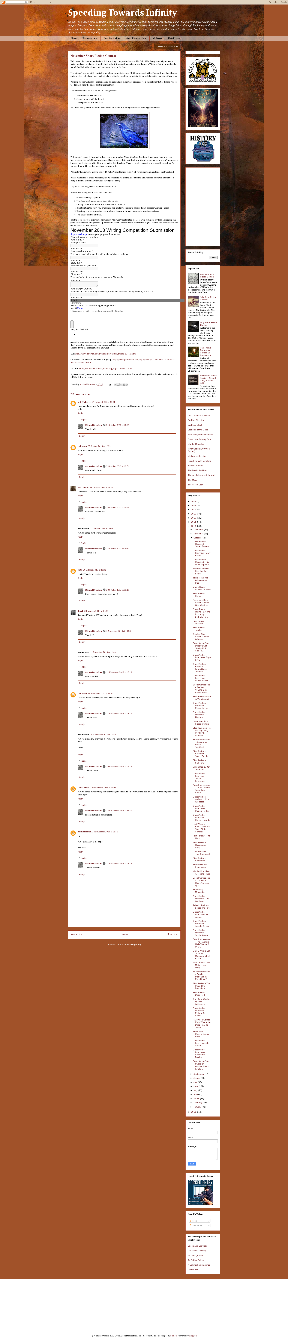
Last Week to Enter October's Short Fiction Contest (201, 828)
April (196, 1094)
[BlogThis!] (118, 384)
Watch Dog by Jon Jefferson (201, 768)
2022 (193, 505)
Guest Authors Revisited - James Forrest (201, 544)
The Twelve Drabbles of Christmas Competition (206, 351)
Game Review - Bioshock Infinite (202, 588)
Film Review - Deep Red (199, 993)
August (197, 1078)
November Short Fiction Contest (201, 722)
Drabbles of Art (195, 425)
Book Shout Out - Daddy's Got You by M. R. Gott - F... (201, 647)
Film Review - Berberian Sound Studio (200, 753)
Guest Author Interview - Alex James (201, 914)
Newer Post (76, 934)
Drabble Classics (196, 420)
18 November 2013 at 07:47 (119, 811)
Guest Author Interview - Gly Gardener (201, 898)
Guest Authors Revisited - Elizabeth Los (200, 705)
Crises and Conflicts (197, 1246)
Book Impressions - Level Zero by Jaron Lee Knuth (201, 789)
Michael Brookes (93, 425)
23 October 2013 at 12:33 (99, 446)
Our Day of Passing (197, 1250)
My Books (157, 38)
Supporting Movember (199, 890)
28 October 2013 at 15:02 (94, 570)
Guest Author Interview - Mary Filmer (201, 553)
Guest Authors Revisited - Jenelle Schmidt (201, 923)
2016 (193, 514)
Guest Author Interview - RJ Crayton (200, 714)
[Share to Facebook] (123, 384)
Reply (80, 413)
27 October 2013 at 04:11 (101, 529)
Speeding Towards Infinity (122, 13)
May (196, 1090)
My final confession (197, 456)
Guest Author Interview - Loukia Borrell (200, 678)
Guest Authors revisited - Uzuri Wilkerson (201, 799)
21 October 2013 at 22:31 (117, 425)
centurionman (85, 832)
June (196, 1086)
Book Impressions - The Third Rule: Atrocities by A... (201, 882)
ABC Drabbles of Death (199, 415)
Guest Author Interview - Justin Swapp (200, 932)
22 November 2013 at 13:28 (119, 864)
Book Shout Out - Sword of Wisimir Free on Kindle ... (201, 1065)
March (197, 1098)
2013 (193, 526)
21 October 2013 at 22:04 (103, 402)
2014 (193, 522)
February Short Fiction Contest (207, 275)
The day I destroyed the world (202, 475)
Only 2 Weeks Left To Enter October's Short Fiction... (201, 954)
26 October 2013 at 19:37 (101, 487)
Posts (194, 1221)
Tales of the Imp (195, 465)
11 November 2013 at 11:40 (103, 652)
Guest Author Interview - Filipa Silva (202, 657)
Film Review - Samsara (199, 761)
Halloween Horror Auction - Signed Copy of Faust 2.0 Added (208, 379)
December (199, 529)
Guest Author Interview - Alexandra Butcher (199, 1053)
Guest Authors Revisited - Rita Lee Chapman (201, 562)
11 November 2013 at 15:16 (119, 672)
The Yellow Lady (195, 484)
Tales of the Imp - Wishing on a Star (201, 580)
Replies (84, 420)
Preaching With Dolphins (199, 461)
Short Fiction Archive (136, 38)
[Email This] (115, 384)
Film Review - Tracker (199, 628)
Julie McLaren (84, 402)
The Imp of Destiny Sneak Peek (201, 1034)
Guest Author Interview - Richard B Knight (199, 1012)
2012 (193, 1112)
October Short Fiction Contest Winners (201, 636)
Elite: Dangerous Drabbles (200, 434)
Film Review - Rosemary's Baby (199, 845)
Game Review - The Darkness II (201, 852)
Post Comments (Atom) (130, 945)
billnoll (173, 1336)
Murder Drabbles (196, 444)
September (199, 1074)
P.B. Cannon (83, 487)
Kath (80, 570)
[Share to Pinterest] (126, 384)
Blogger (192, 1336)
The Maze (192, 480)
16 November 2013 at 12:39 (103, 735)
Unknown (82, 446)
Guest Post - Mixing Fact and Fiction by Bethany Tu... (201, 613)
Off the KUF (193, 1269)
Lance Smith (84, 788)
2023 (193, 501)
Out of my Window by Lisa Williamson (201, 1001)
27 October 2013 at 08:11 (117, 549)
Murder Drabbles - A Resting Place (201, 872)
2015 (193, 518)
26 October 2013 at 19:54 (117, 508)
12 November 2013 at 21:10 (119, 714)
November (199, 533)
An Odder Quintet (196, 1260)
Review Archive (90, 38)
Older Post (172, 934)
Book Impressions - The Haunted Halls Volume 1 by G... (201, 943)
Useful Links (174, 38)
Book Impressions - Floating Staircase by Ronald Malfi (201, 975)
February (198, 1102)
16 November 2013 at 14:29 (119, 766)
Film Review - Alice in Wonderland (202, 697)
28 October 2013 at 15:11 (117, 590)
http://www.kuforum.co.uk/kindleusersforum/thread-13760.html (105, 354)
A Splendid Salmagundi (199, 1265)
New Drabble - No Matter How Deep (201, 965)
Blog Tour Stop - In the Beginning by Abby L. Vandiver (202, 732)
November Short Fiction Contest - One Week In (202, 602)
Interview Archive (112, 38)
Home (74, 38)
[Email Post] (110, 384)
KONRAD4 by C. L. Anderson (200, 865)
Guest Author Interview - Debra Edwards (201, 817)
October (198, 538)
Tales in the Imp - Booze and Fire (201, 906)
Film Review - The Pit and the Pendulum (201, 986)
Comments (196, 1225)
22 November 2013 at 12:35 (105, 832)
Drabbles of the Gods (198, 430)
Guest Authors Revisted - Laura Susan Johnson (200, 668)
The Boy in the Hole (197, 470)
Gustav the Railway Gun (199, 439)
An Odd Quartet (195, 1255)
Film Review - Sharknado (199, 859)
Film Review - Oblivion (199, 622)
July (196, 1082)
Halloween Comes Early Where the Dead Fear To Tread (201, 1023)
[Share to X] (120, 384)
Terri (80, 611)
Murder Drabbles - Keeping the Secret (201, 571)
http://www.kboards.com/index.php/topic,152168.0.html (105, 369)
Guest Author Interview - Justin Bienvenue (199, 777)
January (198, 1107)
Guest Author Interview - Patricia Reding (201, 808)
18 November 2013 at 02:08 (103, 788)
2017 (193, 509)
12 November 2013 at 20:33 (100, 694)
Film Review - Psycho (199, 594)
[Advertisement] (144, 1305)
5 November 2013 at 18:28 (118, 631)
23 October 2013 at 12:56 (117, 466)
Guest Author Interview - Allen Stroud (201, 1043)
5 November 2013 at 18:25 (96, 611)
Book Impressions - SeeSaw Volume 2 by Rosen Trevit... (201, 688)
